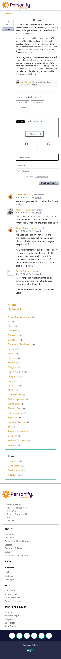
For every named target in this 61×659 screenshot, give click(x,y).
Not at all (24, 102)
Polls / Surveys (15, 412)
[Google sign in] (48, 144)
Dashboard (13, 339)
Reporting (12, 417)
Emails (11, 348)
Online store (14, 403)
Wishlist (12, 474)
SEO (10, 426)
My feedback (14, 309)
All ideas (12, 304)
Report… (35, 84)
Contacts (13, 335)
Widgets (12, 444)
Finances (12, 357)
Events (11, 353)
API (9, 321)
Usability (12, 435)
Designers (13, 460)
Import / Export (15, 371)
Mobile (11, 389)
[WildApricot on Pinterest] (41, 636)
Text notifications (16, 431)
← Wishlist (6, 13)
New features (14, 394)
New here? (37, 177)
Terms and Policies (30, 645)
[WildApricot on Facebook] (12, 636)
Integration (13, 376)
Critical (24, 107)
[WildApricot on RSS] (49, 636)
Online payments (16, 399)
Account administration (19, 316)
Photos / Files (14, 408)
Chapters (12, 330)
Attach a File (36, 133)
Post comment (48, 182)
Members (12, 385)
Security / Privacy (16, 421)
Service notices (15, 470)
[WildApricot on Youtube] (34, 636)
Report (38, 197)
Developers (13, 465)
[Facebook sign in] (26, 144)
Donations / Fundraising (20, 344)
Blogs (10, 325)
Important (38, 102)
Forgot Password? (23, 171)
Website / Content (17, 440)
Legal (10, 380)
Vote (8, 29)
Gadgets (12, 367)
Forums (11, 362)
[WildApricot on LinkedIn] (27, 636)
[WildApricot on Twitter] (19, 636)
